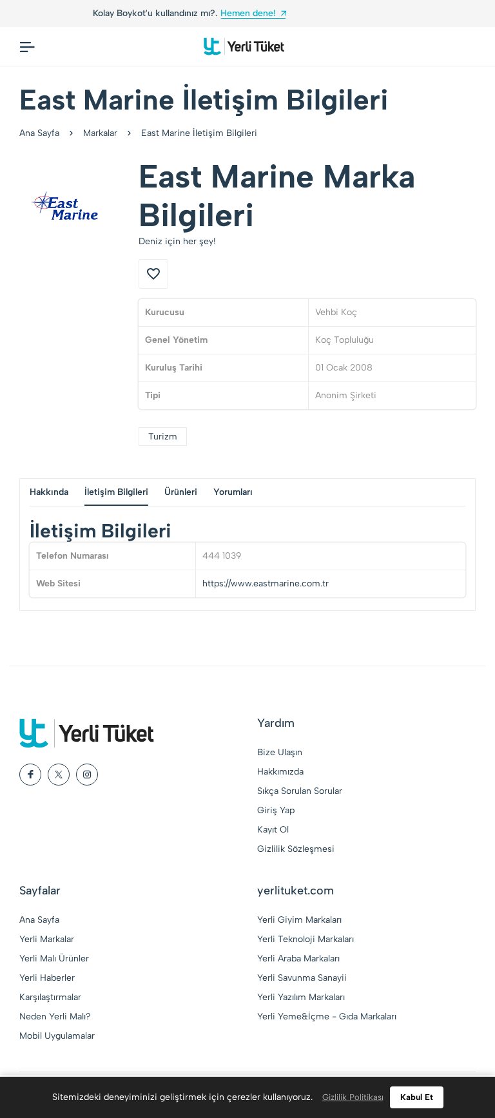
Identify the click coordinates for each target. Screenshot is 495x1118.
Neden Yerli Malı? (55, 1016)
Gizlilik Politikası (352, 1097)
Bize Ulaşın (279, 752)
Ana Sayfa (39, 133)
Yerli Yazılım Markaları (301, 997)
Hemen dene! (46, 13)
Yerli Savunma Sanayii (302, 977)
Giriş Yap (276, 810)
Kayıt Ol (273, 829)
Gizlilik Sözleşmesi (296, 848)
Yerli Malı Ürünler (54, 958)
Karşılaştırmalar (50, 997)
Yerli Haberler (47, 977)
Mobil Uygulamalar (57, 1035)
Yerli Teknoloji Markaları (305, 939)
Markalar (100, 133)
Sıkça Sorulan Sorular (299, 790)
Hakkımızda (280, 771)
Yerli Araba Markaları (298, 958)
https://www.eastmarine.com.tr (265, 583)
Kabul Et (416, 1097)
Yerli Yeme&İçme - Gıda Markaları (326, 1016)
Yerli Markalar (46, 939)
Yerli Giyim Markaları (299, 919)
